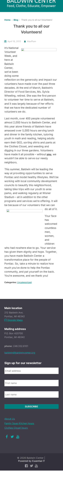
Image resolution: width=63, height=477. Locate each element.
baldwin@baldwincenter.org (19, 352)
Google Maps (15, 320)
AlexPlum (31, 41)
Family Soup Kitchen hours (19, 423)
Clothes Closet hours (16, 427)
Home (7, 20)
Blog (16, 20)
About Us (9, 418)
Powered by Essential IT (31, 460)
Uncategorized (24, 282)
